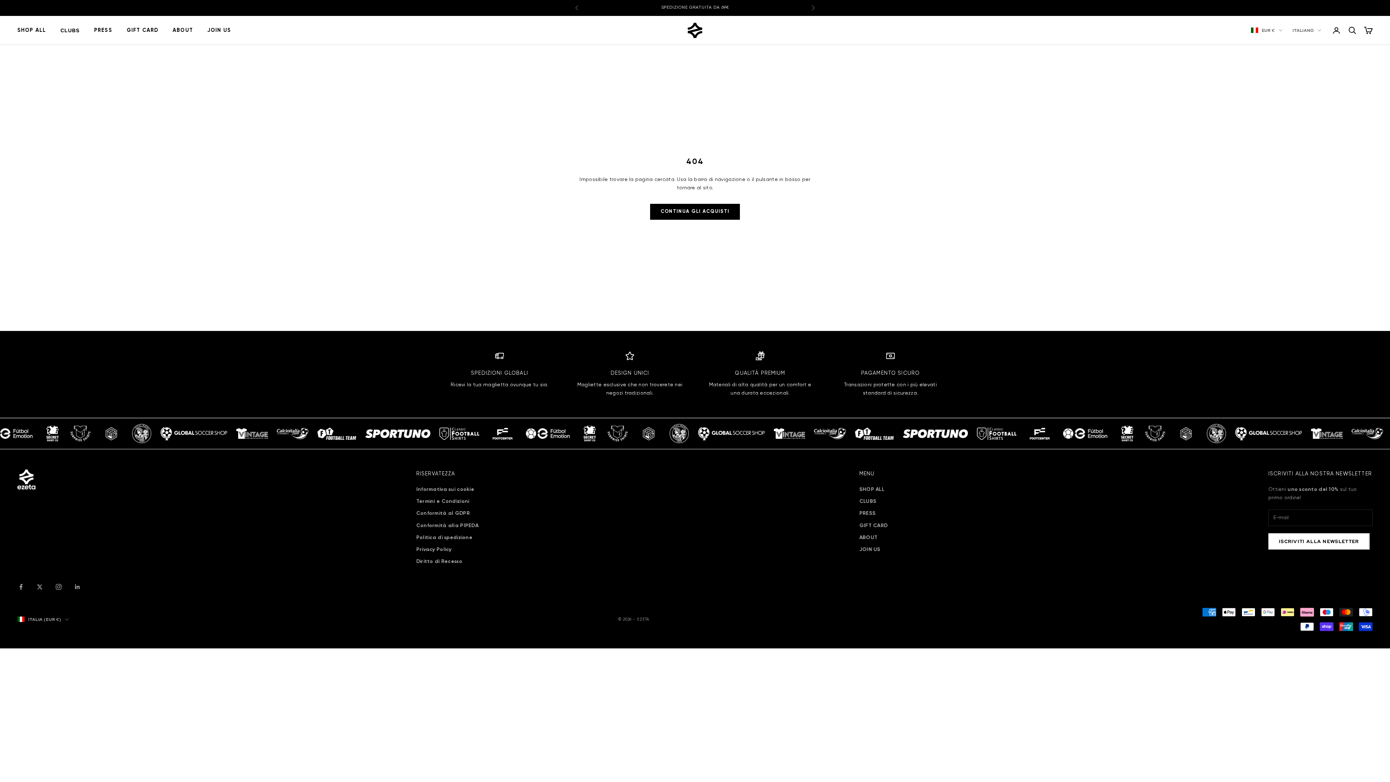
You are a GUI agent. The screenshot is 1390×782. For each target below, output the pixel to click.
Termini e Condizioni (442, 501)
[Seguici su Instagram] (58, 586)
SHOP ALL (31, 30)
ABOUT (183, 30)
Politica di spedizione (444, 537)
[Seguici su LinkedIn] (77, 586)
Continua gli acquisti (695, 211)
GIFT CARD (142, 30)
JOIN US (219, 30)
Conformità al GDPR (443, 513)
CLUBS (70, 30)
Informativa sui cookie (445, 489)
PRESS (103, 30)
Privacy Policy (434, 549)
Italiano (1303, 30)
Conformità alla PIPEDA (447, 525)
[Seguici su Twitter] (39, 586)
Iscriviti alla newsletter (1319, 541)
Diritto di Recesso (439, 561)
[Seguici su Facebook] (21, 586)
